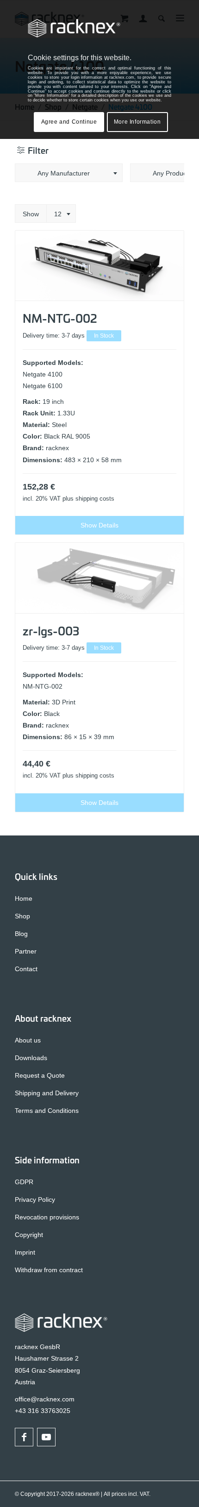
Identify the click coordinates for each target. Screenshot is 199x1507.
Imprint (25, 1252)
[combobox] (69, 172)
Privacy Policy (35, 1199)
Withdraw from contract (49, 1270)
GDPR (24, 1182)
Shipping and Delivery (47, 1093)
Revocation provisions (47, 1217)
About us (28, 1040)
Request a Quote (40, 1075)
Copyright (29, 1234)
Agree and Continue (69, 122)
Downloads (31, 1057)
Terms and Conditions (47, 1110)
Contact (26, 969)
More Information (137, 122)
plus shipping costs (88, 499)
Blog (21, 933)
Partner (26, 951)
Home (23, 898)
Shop (22, 916)
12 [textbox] (58, 214)
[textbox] (68, 173)
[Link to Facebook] (24, 1437)
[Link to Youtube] (46, 1437)
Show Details (99, 525)
